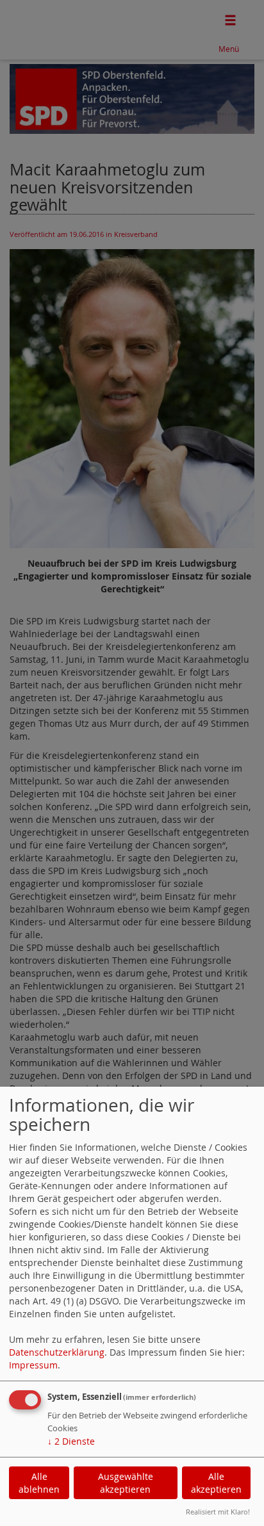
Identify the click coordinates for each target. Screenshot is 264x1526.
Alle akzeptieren (216, 1482)
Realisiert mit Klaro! (218, 1511)
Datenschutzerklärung (56, 1352)
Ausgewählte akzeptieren (125, 1482)
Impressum (33, 1365)
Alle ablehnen (39, 1482)
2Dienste (71, 1441)
